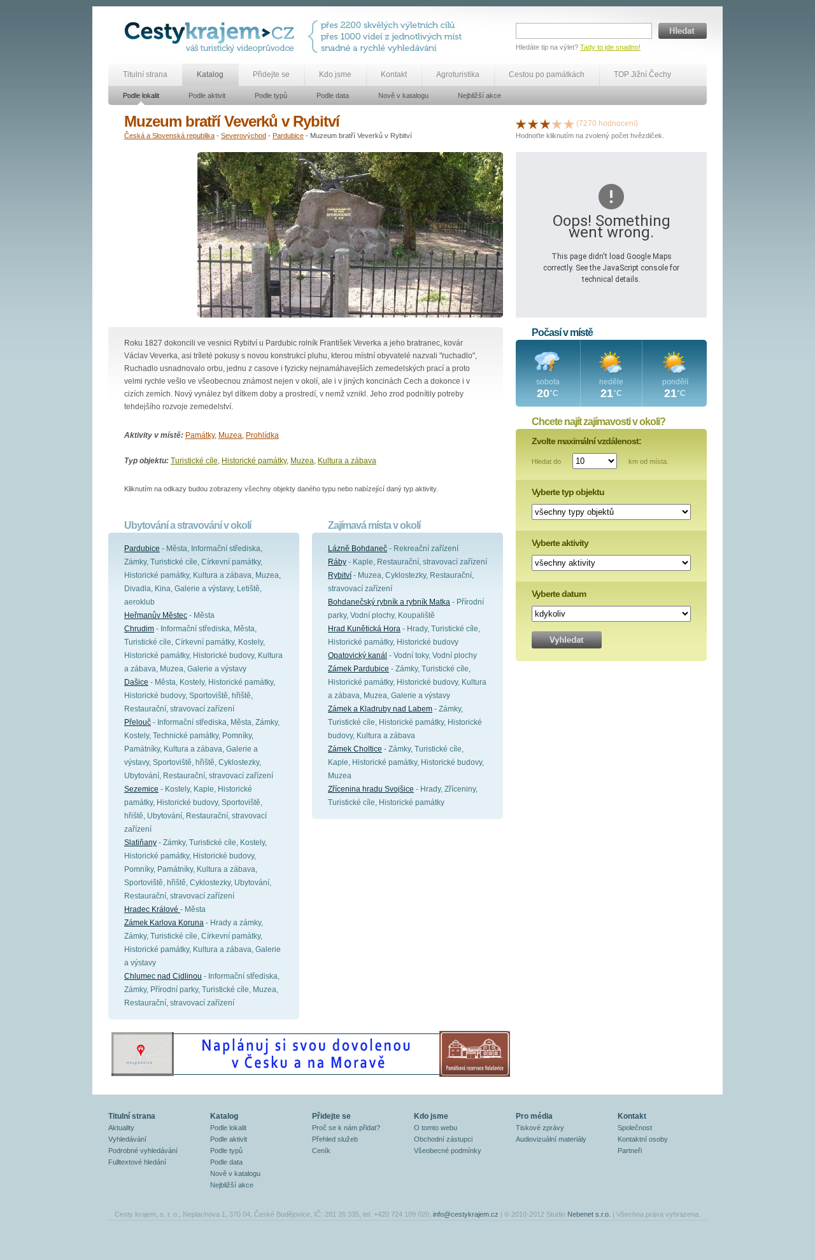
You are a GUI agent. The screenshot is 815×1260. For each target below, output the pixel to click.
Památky (200, 435)
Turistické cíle (194, 460)
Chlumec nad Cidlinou (163, 976)
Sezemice (141, 789)
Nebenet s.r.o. (589, 1214)
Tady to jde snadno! (610, 47)
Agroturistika (457, 74)
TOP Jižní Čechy (642, 74)
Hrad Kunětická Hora (364, 628)
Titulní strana (145, 74)
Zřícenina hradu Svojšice (371, 789)
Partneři (630, 1150)
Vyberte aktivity (560, 543)
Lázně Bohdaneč (357, 548)
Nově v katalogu (403, 95)
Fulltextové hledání (137, 1162)
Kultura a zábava (347, 460)
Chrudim (139, 628)
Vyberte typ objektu (568, 492)
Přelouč (137, 722)
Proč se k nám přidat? (346, 1127)
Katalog (210, 74)
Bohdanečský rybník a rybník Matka (389, 602)
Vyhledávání (127, 1139)
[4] (557, 123)
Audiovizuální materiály (551, 1139)
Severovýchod (243, 135)
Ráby (337, 561)
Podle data (332, 95)
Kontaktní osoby (643, 1139)
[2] (533, 123)
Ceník (321, 1150)
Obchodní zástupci (443, 1139)
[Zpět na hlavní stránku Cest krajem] (211, 36)
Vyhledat (567, 639)
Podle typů (271, 95)
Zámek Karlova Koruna (164, 922)
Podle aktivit (206, 95)
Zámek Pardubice (358, 668)
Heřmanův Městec (155, 615)
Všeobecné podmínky (447, 1150)
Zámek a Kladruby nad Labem (380, 708)
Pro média (534, 1116)
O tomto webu (435, 1127)
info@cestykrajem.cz (466, 1214)
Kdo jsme (335, 74)
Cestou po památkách (547, 74)
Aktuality (121, 1127)
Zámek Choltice (355, 749)
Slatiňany (140, 842)
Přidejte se (271, 74)
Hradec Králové (152, 909)
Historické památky (254, 460)
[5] (569, 123)
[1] (521, 123)
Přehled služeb (335, 1139)
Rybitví (339, 575)
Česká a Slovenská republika (169, 135)
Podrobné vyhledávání (143, 1150)
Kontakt (394, 74)
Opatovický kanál (357, 655)
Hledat (682, 31)
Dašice (136, 682)
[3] (545, 123)
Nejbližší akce (479, 95)
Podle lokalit (141, 95)
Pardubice (288, 135)
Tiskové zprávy (540, 1127)
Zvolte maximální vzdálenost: (586, 441)
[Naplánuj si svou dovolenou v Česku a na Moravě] (310, 1076)
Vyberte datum (559, 594)
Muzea (230, 435)
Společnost (635, 1127)
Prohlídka (262, 435)
